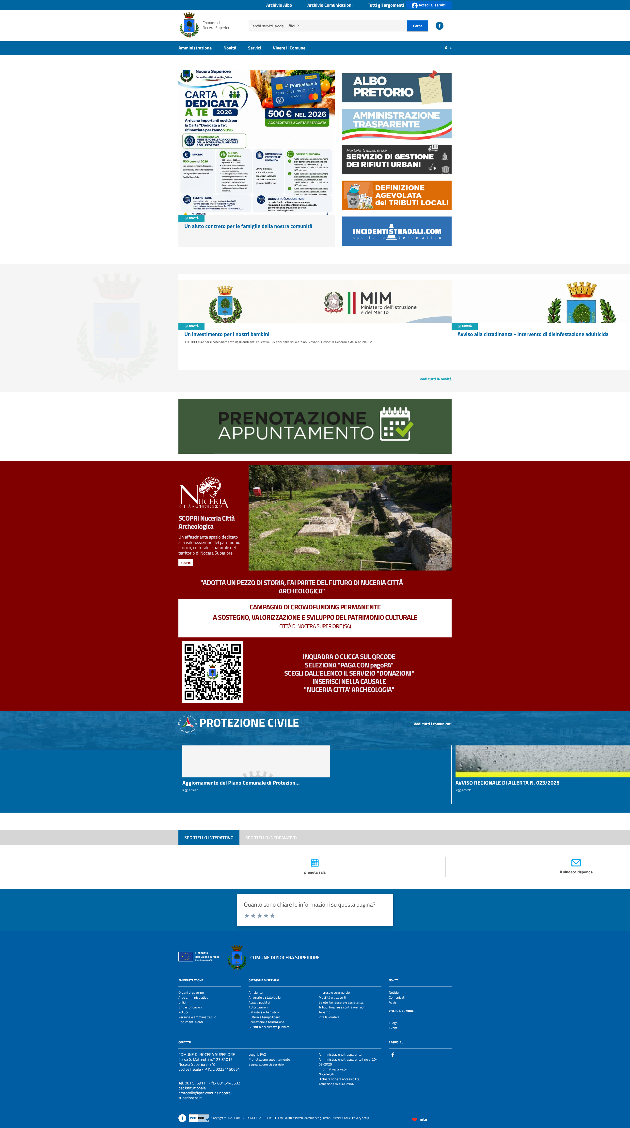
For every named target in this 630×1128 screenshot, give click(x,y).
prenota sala (315, 872)
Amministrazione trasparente (340, 1054)
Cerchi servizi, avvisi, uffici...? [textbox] (275, 26)
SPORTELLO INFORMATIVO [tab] (271, 837)
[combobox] (328, 25)
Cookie (346, 1117)
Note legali (326, 1074)
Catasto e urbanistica (264, 1012)
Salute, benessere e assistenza (341, 1002)
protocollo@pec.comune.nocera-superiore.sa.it (205, 1095)
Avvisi (393, 1002)
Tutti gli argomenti (386, 5)
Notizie (394, 992)
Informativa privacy (333, 1069)
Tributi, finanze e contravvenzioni (342, 1007)
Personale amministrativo (197, 1017)
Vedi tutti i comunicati (433, 724)
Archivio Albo (279, 5)
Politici (183, 1012)
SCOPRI (185, 562)
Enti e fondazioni (190, 1007)
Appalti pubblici (259, 1002)
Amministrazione (195, 48)
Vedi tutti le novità (436, 379)
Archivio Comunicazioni (330, 5)
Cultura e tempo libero (264, 1017)
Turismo (324, 1012)
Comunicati (397, 997)
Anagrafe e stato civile (265, 997)
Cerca (417, 26)
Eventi (393, 1027)
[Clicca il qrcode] (212, 672)
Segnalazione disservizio (266, 1064)
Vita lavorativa (329, 1017)
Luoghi (393, 1022)
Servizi (254, 48)
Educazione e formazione (266, 1021)
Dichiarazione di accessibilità (339, 1079)
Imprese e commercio (334, 992)
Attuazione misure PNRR (336, 1083)
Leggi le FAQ (257, 1054)
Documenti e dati (190, 1021)
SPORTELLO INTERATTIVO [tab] (209, 837)
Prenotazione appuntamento (269, 1059)
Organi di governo (191, 992)
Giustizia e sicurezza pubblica (269, 1026)
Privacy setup (360, 1117)
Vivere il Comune (289, 48)
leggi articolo (190, 790)
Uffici (182, 1002)
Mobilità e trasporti (332, 997)
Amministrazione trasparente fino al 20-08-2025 (348, 1062)
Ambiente (256, 992)
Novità (229, 48)
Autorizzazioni (258, 1007)
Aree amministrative (193, 997)
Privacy (336, 1117)
